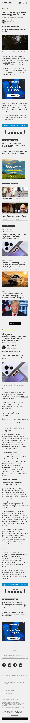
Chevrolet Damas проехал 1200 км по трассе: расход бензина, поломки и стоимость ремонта (13, 266)
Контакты (7, 687)
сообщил (6, 62)
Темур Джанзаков (12, 20)
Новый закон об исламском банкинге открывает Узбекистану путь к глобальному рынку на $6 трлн (14, 605)
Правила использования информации (15, 675)
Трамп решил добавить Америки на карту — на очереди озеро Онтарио (13, 296)
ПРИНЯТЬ (15, 719)
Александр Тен (11, 345)
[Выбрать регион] (20, 3)
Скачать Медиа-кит (9, 690)
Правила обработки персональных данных (14, 683)
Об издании (7, 672)
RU (23, 3)
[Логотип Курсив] (7, 2)
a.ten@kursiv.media (11, 348)
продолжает (8, 549)
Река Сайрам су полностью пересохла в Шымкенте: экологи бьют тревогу (14, 145)
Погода (4, 26)
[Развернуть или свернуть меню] (27, 3)
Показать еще (15, 323)
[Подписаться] (27, 658)
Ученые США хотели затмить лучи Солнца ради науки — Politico (14, 152)
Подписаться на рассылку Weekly (13, 655)
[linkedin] (20, 665)
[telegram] (15, 665)
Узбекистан (15, 26)
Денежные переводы (7, 351)
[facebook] (4, 665)
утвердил (24, 397)
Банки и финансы (8, 330)
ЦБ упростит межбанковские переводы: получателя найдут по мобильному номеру (14, 235)
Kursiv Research (8, 693)
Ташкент (9, 26)
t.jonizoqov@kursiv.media (12, 23)
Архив (6, 679)
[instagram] (9, 665)
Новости (5, 8)
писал (21, 115)
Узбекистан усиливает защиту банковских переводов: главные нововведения (14, 613)
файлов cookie (14, 715)
